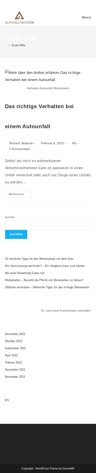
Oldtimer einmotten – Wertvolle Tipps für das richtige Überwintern (47, 287)
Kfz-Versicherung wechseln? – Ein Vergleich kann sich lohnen (45, 266)
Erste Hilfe (18, 45)
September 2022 (15, 348)
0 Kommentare (19, 149)
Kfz (74, 143)
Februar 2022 (13, 362)
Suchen (10, 217)
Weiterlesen (20, 193)
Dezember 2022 (15, 334)
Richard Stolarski (21, 143)
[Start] (6, 45)
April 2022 (11, 355)
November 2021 (15, 376)
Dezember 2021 (15, 369)
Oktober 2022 (13, 341)
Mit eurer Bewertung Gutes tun (24, 273)
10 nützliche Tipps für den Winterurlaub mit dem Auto (39, 258)
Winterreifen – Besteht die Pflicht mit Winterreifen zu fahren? (44, 280)
